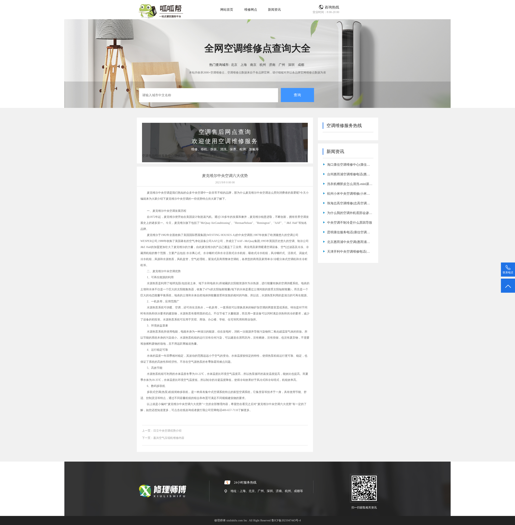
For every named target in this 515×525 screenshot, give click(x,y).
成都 (301, 64)
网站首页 (226, 9)
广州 (282, 64)
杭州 (263, 64)
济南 (272, 64)
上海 (243, 64)
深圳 (291, 64)
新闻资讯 (274, 9)
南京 (253, 64)
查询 (297, 95)
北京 (234, 64)
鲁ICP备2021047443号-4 (286, 520)
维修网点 (250, 9)
